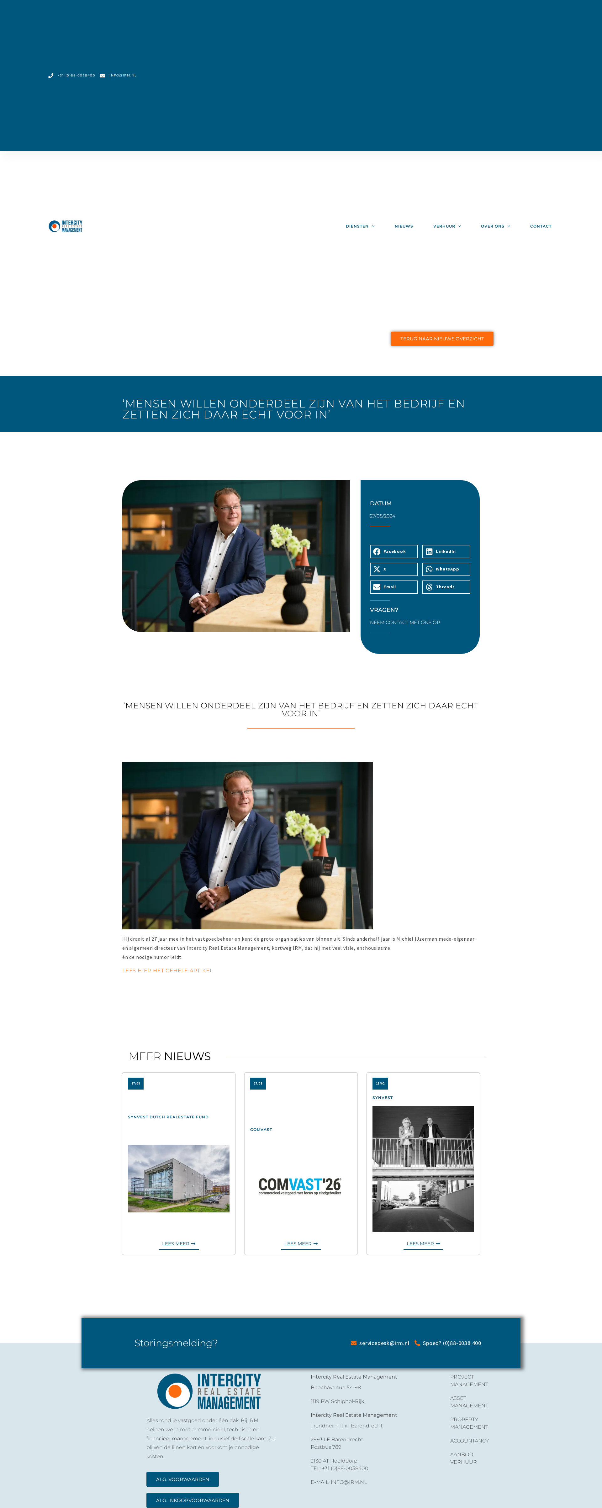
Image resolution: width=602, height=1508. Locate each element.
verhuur (444, 226)
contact (541, 226)
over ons (492, 226)
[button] (394, 551)
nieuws (404, 226)
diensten (357, 226)
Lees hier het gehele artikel (167, 971)
